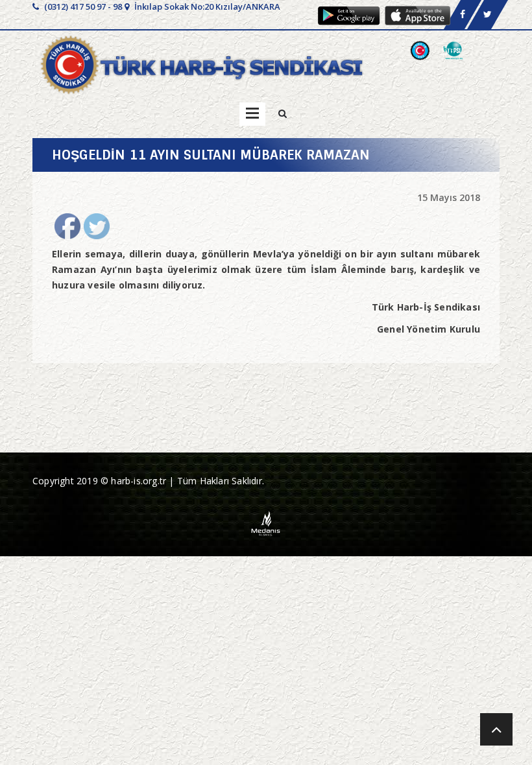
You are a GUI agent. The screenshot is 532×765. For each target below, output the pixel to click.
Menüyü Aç (252, 114)
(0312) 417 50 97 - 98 (82, 6)
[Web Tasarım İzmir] (266, 522)
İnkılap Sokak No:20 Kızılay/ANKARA (206, 6)
